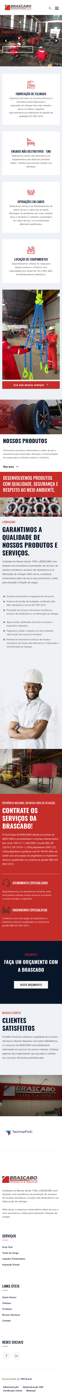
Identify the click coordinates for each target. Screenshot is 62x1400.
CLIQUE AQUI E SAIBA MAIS (17, 49)
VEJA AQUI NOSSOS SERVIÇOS (29, 385)
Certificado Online (12, 1390)
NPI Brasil (26, 1379)
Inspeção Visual (10, 1264)
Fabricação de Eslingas (31, 94)
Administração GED (33, 1387)
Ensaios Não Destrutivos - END (31, 151)
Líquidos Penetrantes (13, 1258)
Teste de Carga (10, 1253)
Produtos (7, 1309)
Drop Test (7, 1247)
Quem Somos (9, 1297)
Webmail (31, 1390)
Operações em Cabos (31, 201)
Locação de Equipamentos (31, 259)
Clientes (6, 1303)
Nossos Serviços (11, 1315)
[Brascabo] (18, 7)
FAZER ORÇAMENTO (31, 985)
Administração (11, 1387)
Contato (6, 1320)
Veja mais (8, 466)
